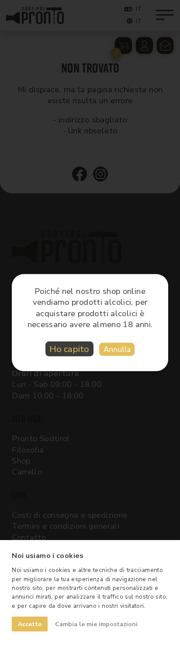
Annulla (117, 349)
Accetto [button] (30, 624)
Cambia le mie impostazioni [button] (96, 624)
